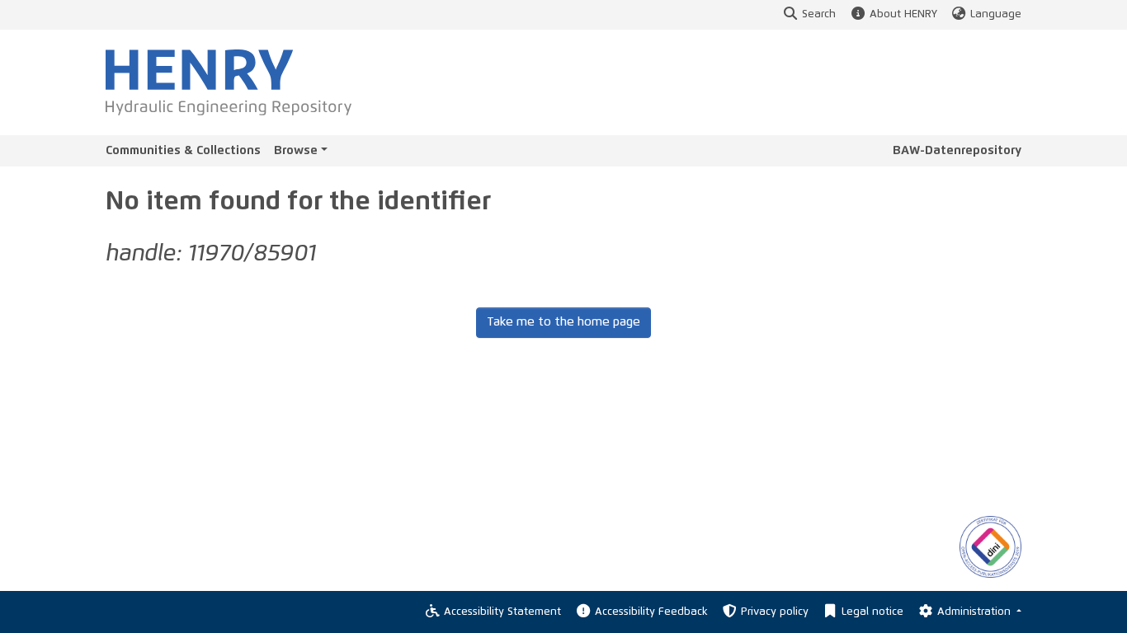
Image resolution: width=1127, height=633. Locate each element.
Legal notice (872, 612)
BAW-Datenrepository (957, 150)
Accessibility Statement (502, 612)
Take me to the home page (563, 322)
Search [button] (819, 14)
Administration (975, 612)
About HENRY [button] (903, 14)
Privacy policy (775, 612)
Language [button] (995, 14)
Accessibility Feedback (651, 612)
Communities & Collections (183, 150)
